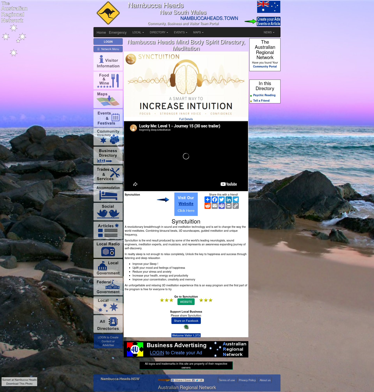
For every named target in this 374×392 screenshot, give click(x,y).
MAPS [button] (197, 32)
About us (265, 380)
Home (101, 32)
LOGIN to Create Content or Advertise (108, 341)
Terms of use (227, 380)
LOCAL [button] (137, 32)
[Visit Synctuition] (186, 204)
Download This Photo (19, 383)
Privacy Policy (247, 380)
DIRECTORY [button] (158, 32)
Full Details (186, 119)
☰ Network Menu (108, 49)
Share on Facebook (186, 321)
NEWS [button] (268, 32)
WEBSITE (186, 302)
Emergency (118, 32)
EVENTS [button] (179, 32)
